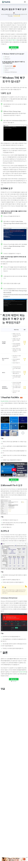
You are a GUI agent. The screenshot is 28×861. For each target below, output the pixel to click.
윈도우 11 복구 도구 (13, 40)
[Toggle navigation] (25, 2)
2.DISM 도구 (7, 58)
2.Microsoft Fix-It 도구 (9, 68)
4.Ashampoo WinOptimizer (10, 72)
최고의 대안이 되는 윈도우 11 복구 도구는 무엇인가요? (13, 62)
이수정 (6, 14)
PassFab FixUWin (4, 401)
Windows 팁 (17, 14)
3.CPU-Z (6, 70)
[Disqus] (14, 708)
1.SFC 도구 (6, 57)
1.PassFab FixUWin (9, 66)
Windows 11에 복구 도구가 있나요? (14, 54)
